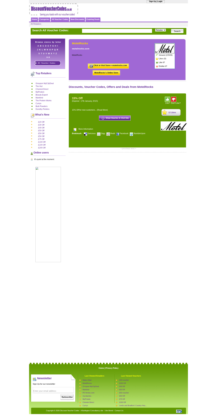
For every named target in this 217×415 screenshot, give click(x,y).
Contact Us (119, 411)
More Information (85, 129)
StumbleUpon (139, 133)
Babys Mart (87, 380)
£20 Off (41, 122)
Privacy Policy (112, 368)
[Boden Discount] (150, 14)
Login (159, 1)
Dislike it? (163, 66)
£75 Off (41, 139)
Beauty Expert (42, 95)
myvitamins (87, 396)
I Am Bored (109, 411)
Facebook (124, 133)
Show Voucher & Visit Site (117, 118)
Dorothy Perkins (42, 109)
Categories (44, 19)
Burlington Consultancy (91, 411)
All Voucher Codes (60, 19)
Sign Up (152, 1)
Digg (102, 133)
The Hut (39, 86)
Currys (38, 103)
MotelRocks (87, 383)
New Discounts (77, 19)
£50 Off (41, 130)
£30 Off (41, 125)
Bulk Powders (41, 106)
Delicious (91, 133)
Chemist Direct (42, 89)
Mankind (39, 98)
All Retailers (36, 24)
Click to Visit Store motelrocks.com (110, 65)
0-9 (48, 57)
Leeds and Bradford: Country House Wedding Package (140, 405)
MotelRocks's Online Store (106, 73)
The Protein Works (43, 100)
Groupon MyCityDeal (45, 83)
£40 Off (41, 128)
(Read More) (102, 110)
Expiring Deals (93, 19)
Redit (112, 133)
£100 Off (41, 142)
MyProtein (40, 92)
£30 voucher (124, 380)
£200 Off (41, 148)
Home (34, 19)
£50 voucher (124, 393)
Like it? (162, 62)
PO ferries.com (88, 393)
